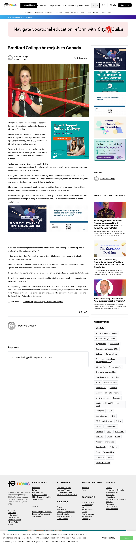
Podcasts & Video (62, 13)
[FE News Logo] (10, 4)
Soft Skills (99, 437)
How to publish (88, 502)
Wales (109, 457)
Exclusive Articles (64, 488)
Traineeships (108, 452)
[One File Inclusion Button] (110, 127)
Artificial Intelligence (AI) (105, 338)
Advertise (74, 13)
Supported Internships (105, 442)
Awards (109, 488)
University (100, 457)
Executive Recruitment (41, 514)
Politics (98, 426)
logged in (28, 357)
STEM (117, 437)
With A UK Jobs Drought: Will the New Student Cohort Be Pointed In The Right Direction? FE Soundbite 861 (65, 5)
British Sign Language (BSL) (107, 349)
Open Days (110, 497)
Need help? (86, 519)
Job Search (36, 516)
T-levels (113, 447)
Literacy (116, 398)
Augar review (101, 343)
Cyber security (115, 367)
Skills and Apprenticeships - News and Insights (43, 301)
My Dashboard (87, 509)
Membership (87, 516)
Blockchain (114, 343)
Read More (73, 541)
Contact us (12, 513)
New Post (85, 507)
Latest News (28, 13)
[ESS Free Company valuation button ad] (110, 81)
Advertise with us (14, 520)
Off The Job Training (104, 421)
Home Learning (110, 382)
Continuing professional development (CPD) (105, 360)
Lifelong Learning (103, 398)
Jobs (82, 13)
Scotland (99, 431)
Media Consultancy (64, 516)
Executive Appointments (42, 512)
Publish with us (13, 517)
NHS (113, 416)
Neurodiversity (102, 416)
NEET (110, 411)
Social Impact (37, 499)
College (99, 354)
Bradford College (21, 56)
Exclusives (39, 13)
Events (88, 13)
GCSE (98, 382)
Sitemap (11, 524)
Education (36, 488)
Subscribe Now (105, 13)
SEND (109, 431)
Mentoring (100, 411)
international (101, 387)
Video (84, 490)
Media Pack (61, 509)
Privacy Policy (13, 522)
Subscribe (125, 5)
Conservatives (111, 354)
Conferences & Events (115, 490)
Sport (109, 437)
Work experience (103, 462)
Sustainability (101, 447)
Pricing (59, 507)
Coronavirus (100, 367)
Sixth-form (119, 431)
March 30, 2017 (20, 59)
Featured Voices (63, 490)
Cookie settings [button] (109, 537)
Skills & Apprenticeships (42, 497)
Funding (115, 377)
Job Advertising (63, 514)
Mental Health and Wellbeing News (108, 404)
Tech (98, 452)
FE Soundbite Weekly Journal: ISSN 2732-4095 (67, 493)
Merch (95, 13)
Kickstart (113, 387)
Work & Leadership (39, 495)
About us (11, 510)
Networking (110, 495)
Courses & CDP (112, 492)
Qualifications (110, 426)
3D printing (100, 328)
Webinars (110, 504)
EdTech (35, 490)
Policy (118, 421)
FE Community (13, 515)
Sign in (113, 5)
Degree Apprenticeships (106, 372)
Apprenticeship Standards (106, 333)
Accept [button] (126, 538)
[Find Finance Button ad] (110, 149)
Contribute (49, 13)
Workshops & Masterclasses (112, 507)
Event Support (62, 519)
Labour (98, 393)
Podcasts (85, 488)
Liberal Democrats (112, 393)
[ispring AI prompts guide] (27, 230)
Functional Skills (102, 377)
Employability (37, 492)
